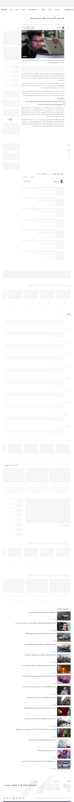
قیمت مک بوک (37, 78)
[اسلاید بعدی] (1, 131)
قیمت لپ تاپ (29, 78)
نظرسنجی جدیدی (47, 83)
